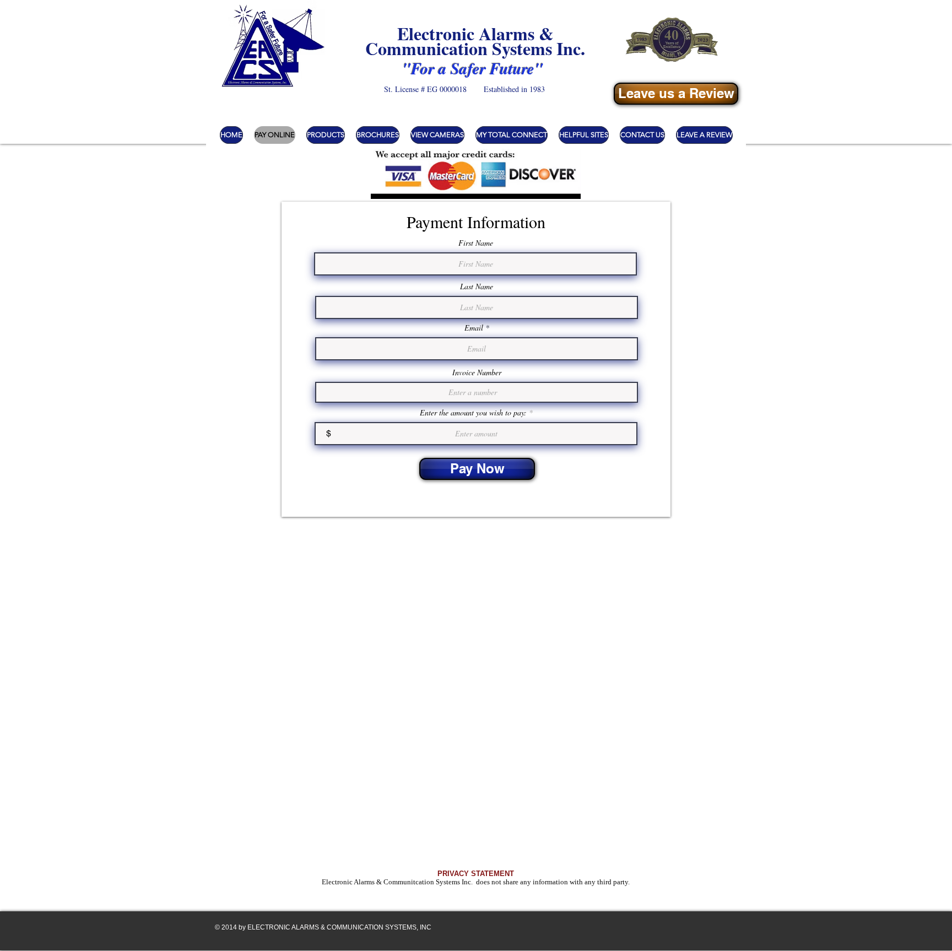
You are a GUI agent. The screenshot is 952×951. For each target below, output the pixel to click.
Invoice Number (476, 372)
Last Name (476, 286)
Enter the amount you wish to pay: (473, 413)
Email (473, 328)
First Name (475, 243)
